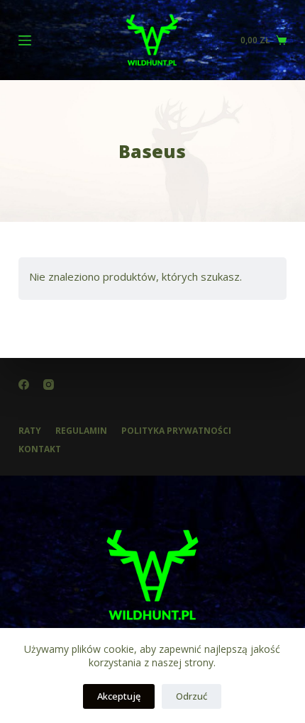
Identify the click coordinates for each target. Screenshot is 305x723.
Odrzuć (191, 696)
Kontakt (39, 449)
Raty (29, 431)
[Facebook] (23, 384)
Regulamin (81, 431)
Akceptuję (118, 696)
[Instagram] (48, 384)
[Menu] (24, 40)
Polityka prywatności (176, 431)
